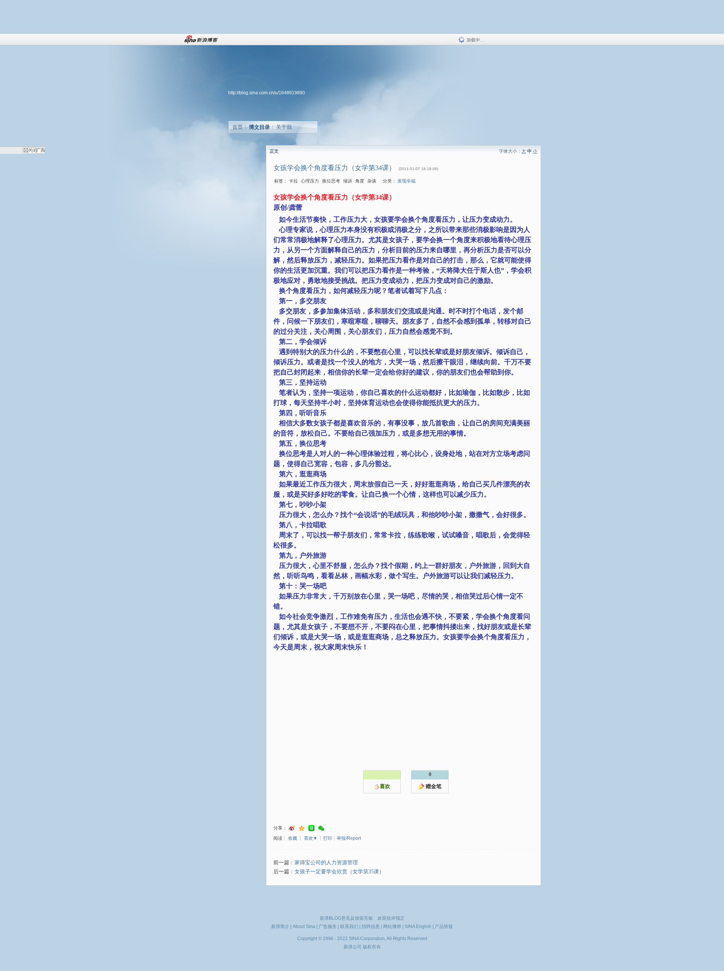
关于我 (284, 127)
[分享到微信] (321, 828)
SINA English (418, 926)
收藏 (292, 838)
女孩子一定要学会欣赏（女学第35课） (339, 871)
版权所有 (372, 947)
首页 (237, 127)
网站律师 (392, 926)
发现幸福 (406, 181)
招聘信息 (371, 926)
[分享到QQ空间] (302, 828)
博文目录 (259, 127)
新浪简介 (280, 926)
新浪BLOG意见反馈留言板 (346, 918)
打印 (327, 838)
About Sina (304, 926)
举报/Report (349, 838)
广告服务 (328, 926)
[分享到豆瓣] (311, 828)
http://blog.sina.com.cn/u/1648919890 (266, 92)
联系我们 (349, 926)
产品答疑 (444, 926)
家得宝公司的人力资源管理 (326, 862)
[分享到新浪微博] (292, 828)
